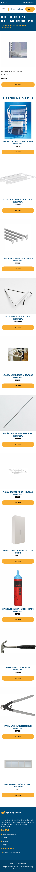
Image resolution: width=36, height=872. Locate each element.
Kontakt (10, 867)
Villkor (16, 867)
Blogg (5, 845)
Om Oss (5, 841)
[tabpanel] (18, 50)
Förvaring (12, 71)
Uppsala (5, 2)
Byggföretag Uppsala (9, 834)
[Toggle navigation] (3, 9)
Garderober (19, 71)
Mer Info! (18, 84)
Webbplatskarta (18, 869)
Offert (30, 9)
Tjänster (5, 838)
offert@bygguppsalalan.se (28, 2)
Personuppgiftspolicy (26, 867)
